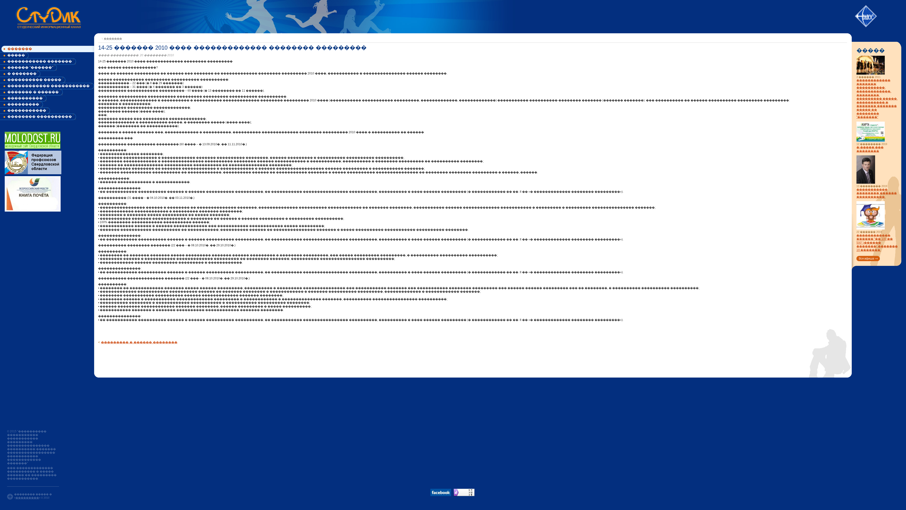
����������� (26, 110)
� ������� (22, 74)
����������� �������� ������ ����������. (876, 193)
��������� (23, 104)
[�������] (99, 38)
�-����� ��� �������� (870, 149)
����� (16, 55)
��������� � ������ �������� (139, 342)
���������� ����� (34, 80)
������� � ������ (33, 92)
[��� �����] (868, 258)
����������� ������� (39, 61)
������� (19, 49)
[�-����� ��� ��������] (870, 141)
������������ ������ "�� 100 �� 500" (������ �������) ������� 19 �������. (877, 243)
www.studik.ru (48, 17)
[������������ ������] (870, 228)
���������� (25, 98)
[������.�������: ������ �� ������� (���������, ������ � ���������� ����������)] (464, 492)
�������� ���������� (39, 117)
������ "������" (30, 67)
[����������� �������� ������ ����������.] (865, 183)
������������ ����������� (48, 86)
